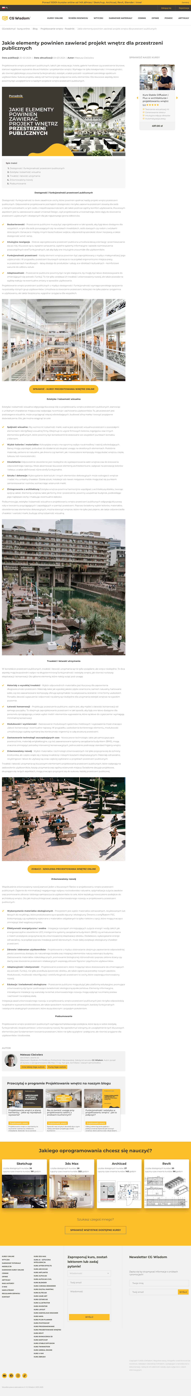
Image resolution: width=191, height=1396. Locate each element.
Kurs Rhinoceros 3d (43, 1336)
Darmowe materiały (120, 18)
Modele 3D (7, 1266)
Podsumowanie (18, 183)
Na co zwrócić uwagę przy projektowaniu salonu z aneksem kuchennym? (60, 1112)
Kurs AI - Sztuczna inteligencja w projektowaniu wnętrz (155, 98)
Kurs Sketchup (41, 1340)
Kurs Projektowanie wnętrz (47, 1330)
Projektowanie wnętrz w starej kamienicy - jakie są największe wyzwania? (24, 1112)
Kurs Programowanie (44, 1326)
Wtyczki (98, 18)
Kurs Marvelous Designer (46, 1313)
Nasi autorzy (8, 1283)
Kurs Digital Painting (44, 1289)
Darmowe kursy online (13, 1270)
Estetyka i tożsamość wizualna (25, 172)
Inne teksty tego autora (33, 1067)
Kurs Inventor (40, 1306)
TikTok (24, 1375)
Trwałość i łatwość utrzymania (25, 176)
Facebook (11, 1375)
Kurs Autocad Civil (43, 1279)
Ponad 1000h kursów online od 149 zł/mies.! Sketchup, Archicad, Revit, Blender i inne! (92, 2)
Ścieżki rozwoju (78, 18)
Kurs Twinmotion (42, 1347)
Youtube (4, 1375)
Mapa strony (8, 1290)
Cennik (142, 18)
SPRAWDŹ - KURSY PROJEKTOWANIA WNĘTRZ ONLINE (63, 389)
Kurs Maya (38, 1316)
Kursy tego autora (57, 1067)
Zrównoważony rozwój (21, 180)
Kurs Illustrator (42, 1303)
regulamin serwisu (11, 1293)
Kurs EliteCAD (40, 1293)
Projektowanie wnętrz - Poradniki (57, 28)
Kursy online (55, 18)
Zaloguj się (166, 8)
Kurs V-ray (39, 1353)
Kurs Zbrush (40, 1357)
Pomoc (169, 18)
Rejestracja (184, 8)
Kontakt (6, 1297)
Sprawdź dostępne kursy (95, 1230)
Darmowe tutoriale (11, 1263)
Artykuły (183, 18)
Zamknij (185, 2)
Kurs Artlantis (41, 1272)
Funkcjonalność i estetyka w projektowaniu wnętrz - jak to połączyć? (101, 1112)
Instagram (17, 1375)
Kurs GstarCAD (41, 1299)
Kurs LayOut (39, 1310)
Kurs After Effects (43, 1266)
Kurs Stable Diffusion (44, 1343)
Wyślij (89, 1317)
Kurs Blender (40, 1283)
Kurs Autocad (40, 1276)
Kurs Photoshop (42, 1323)
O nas (4, 1287)
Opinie (155, 18)
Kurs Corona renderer (45, 1286)
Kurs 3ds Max (40, 1256)
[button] (178, 98)
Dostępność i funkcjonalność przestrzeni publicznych (37, 168)
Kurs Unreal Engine (43, 1350)
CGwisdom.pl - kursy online (16, 28)
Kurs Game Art (40, 1296)
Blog (35, 28)
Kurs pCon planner (43, 1320)
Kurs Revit (39, 1333)
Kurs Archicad (41, 1269)
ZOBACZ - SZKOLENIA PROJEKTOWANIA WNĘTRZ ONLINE (63, 869)
